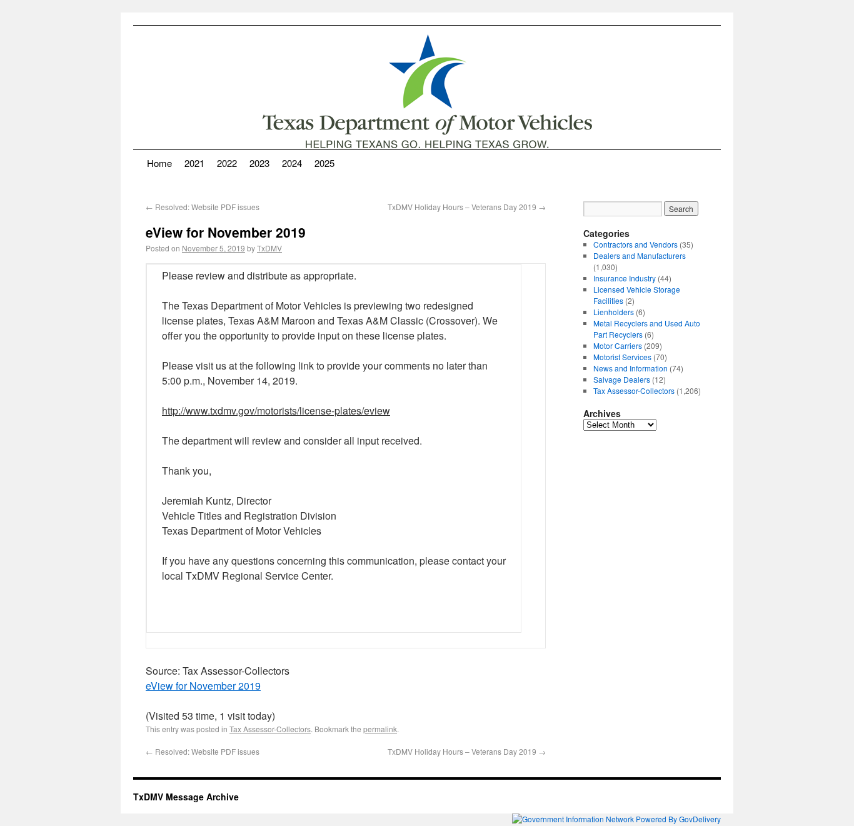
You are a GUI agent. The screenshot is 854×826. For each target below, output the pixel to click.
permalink (380, 728)
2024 (292, 162)
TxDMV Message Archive (186, 796)
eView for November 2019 (203, 685)
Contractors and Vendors (635, 244)
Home (159, 162)
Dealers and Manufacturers (639, 255)
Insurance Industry (624, 278)
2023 (259, 162)
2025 (324, 162)
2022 (227, 162)
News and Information (630, 368)
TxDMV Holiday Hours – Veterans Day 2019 (467, 206)
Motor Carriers (617, 345)
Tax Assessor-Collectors (270, 728)
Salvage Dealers (621, 379)
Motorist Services (622, 356)
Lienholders (613, 311)
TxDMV (269, 248)
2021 (194, 162)
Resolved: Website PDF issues (202, 206)
